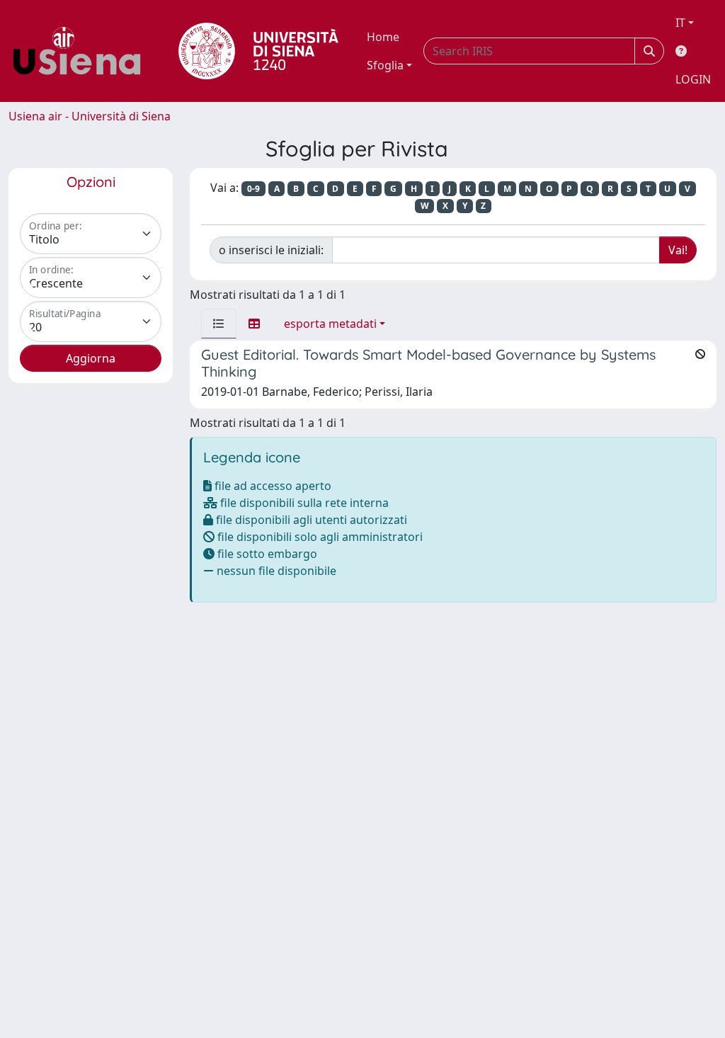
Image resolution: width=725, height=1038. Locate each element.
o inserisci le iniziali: (271, 250)
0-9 (253, 189)
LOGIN (693, 79)
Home (383, 37)
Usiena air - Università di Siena (89, 116)
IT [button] (680, 22)
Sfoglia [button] (385, 65)
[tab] (218, 323)
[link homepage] (82, 51)
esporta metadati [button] (330, 323)
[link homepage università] (258, 51)
